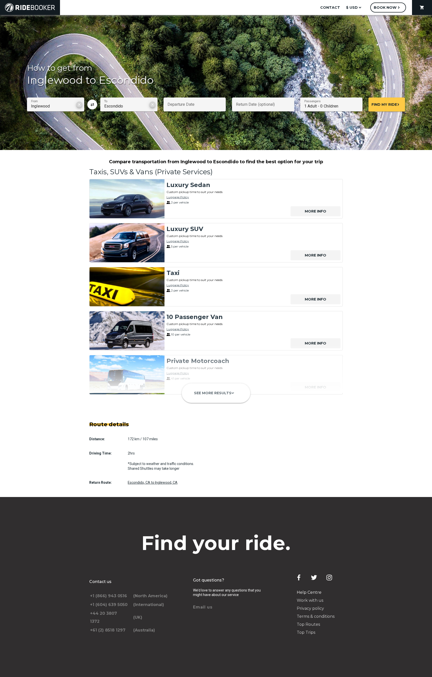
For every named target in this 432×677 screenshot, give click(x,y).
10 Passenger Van (194, 316)
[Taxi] (127, 286)
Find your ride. (216, 543)
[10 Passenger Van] (127, 330)
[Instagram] (329, 577)
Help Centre (309, 592)
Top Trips (306, 632)
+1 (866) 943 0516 (108, 596)
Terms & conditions (315, 616)
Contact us (100, 581)
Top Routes (308, 624)
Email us (202, 607)
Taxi (173, 272)
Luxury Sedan (188, 184)
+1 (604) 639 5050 (109, 604)
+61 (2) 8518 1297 (108, 630)
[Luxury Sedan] (127, 198)
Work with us (310, 600)
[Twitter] (314, 577)
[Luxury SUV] (127, 242)
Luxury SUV (184, 228)
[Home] (30, 7)
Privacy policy (310, 608)
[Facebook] (299, 577)
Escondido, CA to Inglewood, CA (153, 482)
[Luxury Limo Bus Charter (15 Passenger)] (127, 418)
